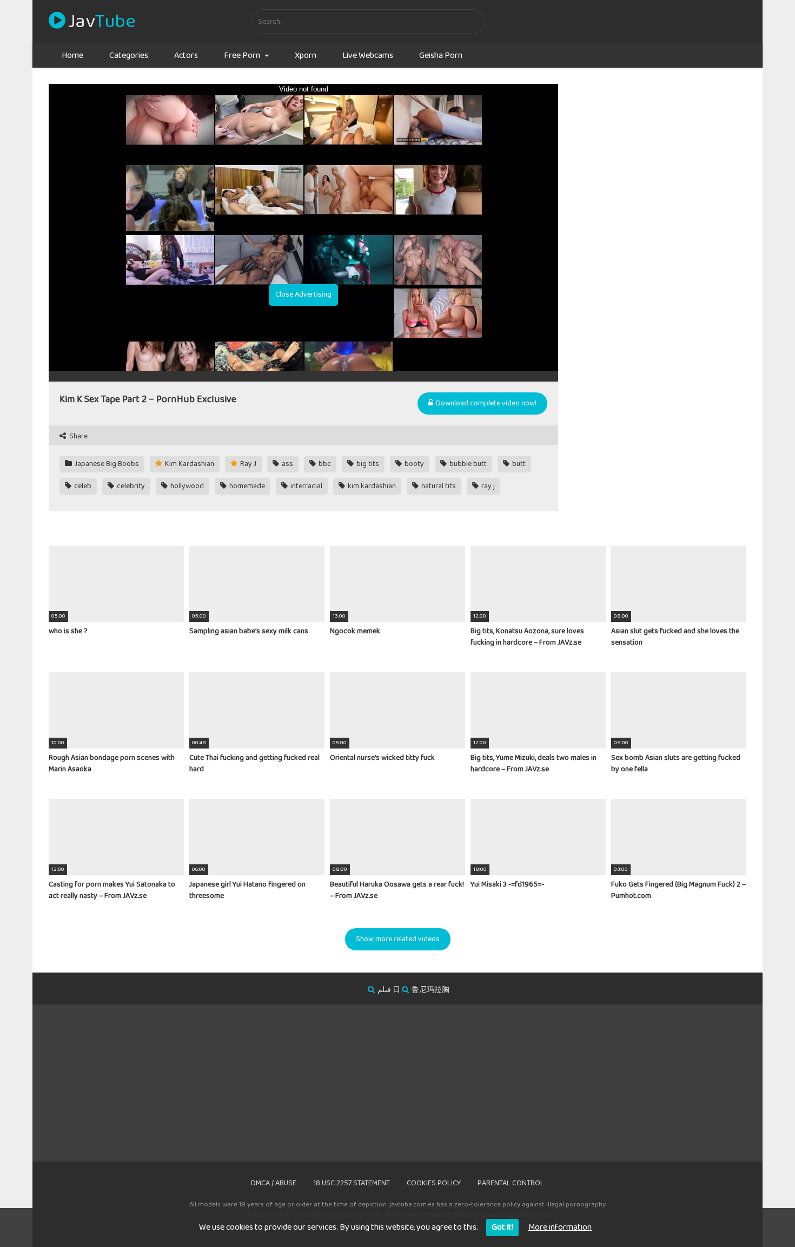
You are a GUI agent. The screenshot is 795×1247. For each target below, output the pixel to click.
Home (72, 55)
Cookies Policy (434, 1183)
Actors (186, 55)
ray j (487, 486)
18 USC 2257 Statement (351, 1183)
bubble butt (467, 464)
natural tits (438, 486)
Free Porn (242, 55)
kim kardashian (371, 486)
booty (413, 464)
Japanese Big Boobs (106, 464)
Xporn (305, 55)
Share (78, 436)
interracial (305, 486)
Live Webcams (367, 55)
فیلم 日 (388, 990)
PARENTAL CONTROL (511, 1183)
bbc (324, 464)
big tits (367, 464)
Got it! (502, 1227)
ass (286, 464)
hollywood (186, 486)
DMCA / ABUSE (273, 1183)
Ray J (247, 464)
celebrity (130, 486)
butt (518, 464)
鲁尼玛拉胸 (430, 990)
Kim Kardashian (188, 464)
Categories (128, 55)
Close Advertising (303, 294)
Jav (101, 21)
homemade (246, 486)
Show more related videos (398, 939)
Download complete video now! (485, 403)
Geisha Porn (440, 55)
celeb (81, 486)
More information (560, 1227)
